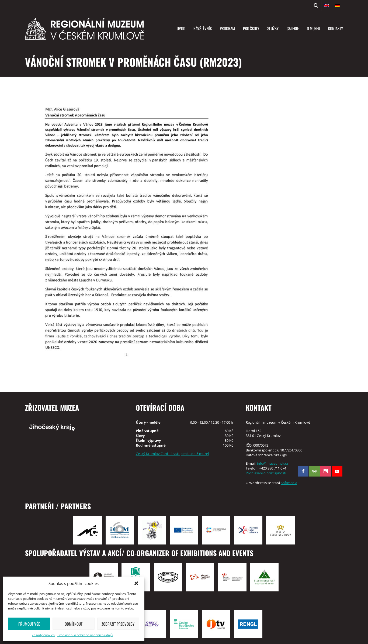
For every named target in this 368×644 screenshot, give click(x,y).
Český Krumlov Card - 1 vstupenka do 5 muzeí (172, 453)
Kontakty (335, 28)
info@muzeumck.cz (272, 463)
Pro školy (251, 28)
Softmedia (289, 482)
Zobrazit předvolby (118, 624)
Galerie (293, 28)
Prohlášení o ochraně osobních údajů (85, 635)
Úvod (181, 28)
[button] (136, 583)
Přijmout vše (29, 624)
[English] (326, 5)
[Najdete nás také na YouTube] (337, 471)
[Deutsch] (337, 5)
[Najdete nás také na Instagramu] (325, 471)
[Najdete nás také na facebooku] (303, 471)
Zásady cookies (43, 635)
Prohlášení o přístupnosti (266, 473)
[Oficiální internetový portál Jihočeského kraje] (74, 427)
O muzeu (313, 28)
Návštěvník (202, 28)
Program (227, 28)
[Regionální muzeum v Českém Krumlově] (84, 29)
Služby (273, 28)
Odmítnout (73, 624)
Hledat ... (316, 5)
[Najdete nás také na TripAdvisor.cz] (314, 471)
